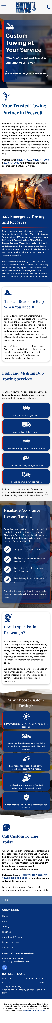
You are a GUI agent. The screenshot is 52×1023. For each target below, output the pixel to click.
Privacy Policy (41, 1010)
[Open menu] (3, 7)
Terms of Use (28, 1010)
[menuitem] (26, 916)
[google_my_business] (4, 968)
